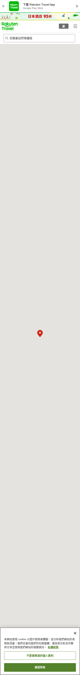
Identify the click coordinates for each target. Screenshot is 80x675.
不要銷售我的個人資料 (39, 655)
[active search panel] (36, 38)
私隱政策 (53, 647)
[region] (40, 651)
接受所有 (40, 667)
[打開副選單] (75, 26)
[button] (10, 26)
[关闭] (75, 633)
